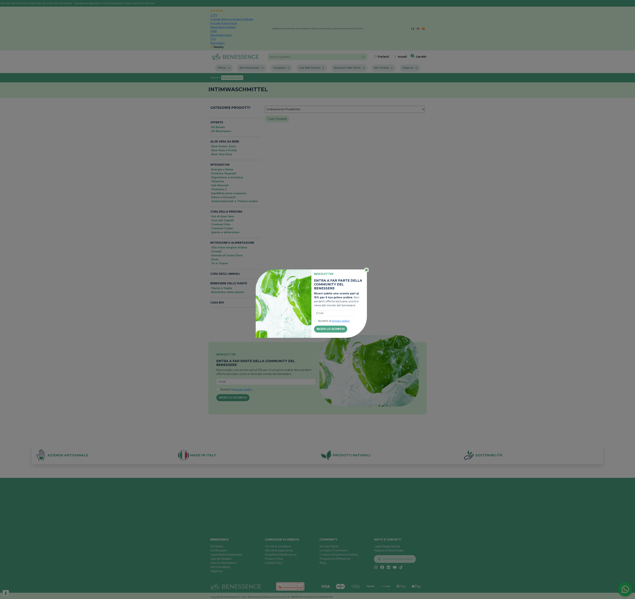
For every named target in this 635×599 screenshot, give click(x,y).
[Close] (366, 270)
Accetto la (334, 320)
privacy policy (341, 320)
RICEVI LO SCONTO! (331, 329)
